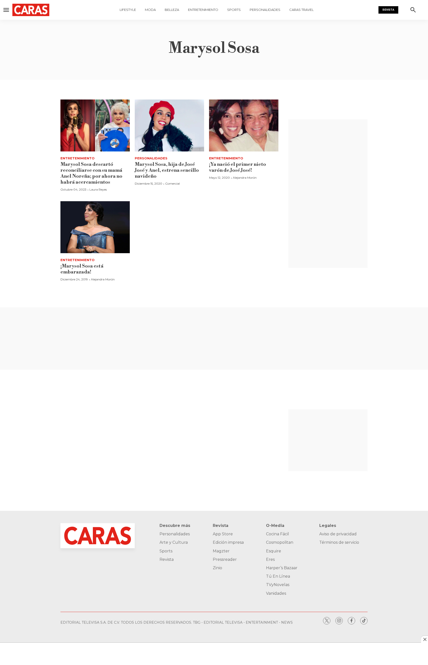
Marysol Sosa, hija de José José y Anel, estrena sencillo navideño (167, 170)
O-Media (275, 525)
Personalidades (265, 10)
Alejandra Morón (245, 177)
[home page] (33, 10)
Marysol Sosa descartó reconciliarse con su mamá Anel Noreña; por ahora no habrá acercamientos (91, 173)
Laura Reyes (98, 189)
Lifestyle (128, 10)
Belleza (172, 10)
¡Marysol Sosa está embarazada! (82, 269)
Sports (234, 10)
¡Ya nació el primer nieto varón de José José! (237, 167)
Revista (388, 9)
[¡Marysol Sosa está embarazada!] (95, 227)
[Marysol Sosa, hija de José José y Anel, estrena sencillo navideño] (169, 125)
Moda (150, 10)
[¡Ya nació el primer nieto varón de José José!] (243, 125)
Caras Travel (301, 10)
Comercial (172, 183)
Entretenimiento (203, 10)
